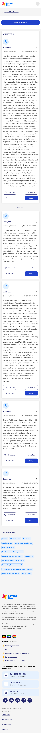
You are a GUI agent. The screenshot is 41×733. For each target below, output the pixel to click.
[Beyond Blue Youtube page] (11, 701)
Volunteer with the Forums (15, 661)
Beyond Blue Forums (8, 3)
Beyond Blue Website (10, 596)
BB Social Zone (15, 539)
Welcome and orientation (10, 573)
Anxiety (4, 539)
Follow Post (31, 192)
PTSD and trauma (8, 547)
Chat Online (16, 683)
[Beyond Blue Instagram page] (17, 701)
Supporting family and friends (12, 565)
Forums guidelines (12, 646)
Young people (26, 573)
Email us (14, 691)
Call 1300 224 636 (18, 674)
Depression (27, 539)
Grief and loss (7, 543)
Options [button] (38, 12)
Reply (31, 198)
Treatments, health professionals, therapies (17, 569)
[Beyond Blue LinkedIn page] (30, 701)
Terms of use (7, 720)
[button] (6, 192)
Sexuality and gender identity (12, 556)
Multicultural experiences (23, 543)
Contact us (6, 715)
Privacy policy (7, 724)
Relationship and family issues (12, 552)
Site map (5, 729)
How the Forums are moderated (17, 653)
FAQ (6, 650)
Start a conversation (20, 22)
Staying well (29, 556)
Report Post (10, 198)
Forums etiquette (11, 657)
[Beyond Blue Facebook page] (5, 701)
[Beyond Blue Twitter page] (24, 701)
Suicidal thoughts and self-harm (13, 560)
